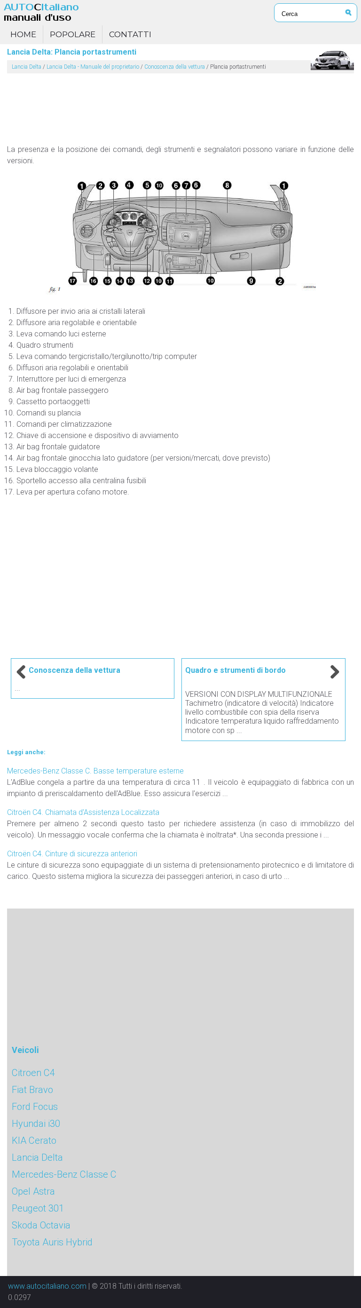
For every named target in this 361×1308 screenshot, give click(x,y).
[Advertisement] (180, 105)
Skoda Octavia (41, 1225)
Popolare (72, 34)
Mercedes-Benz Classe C (64, 1174)
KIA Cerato (34, 1140)
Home (23, 34)
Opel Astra (33, 1191)
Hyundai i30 (36, 1123)
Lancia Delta (26, 67)
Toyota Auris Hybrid (52, 1242)
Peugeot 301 (38, 1208)
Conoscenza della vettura (174, 67)
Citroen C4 (33, 1072)
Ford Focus (35, 1106)
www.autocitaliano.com (47, 1286)
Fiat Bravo (32, 1089)
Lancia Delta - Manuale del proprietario (93, 67)
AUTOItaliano (41, 12)
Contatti (130, 34)
